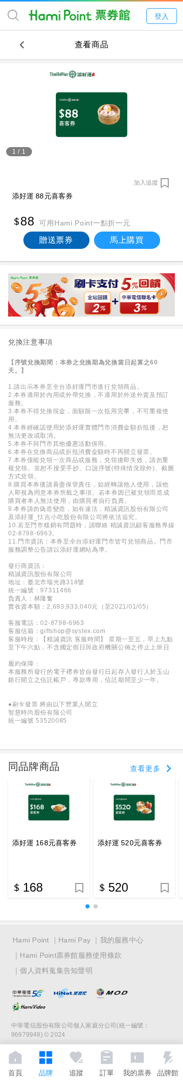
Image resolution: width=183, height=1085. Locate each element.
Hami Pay (74, 940)
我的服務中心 (122, 940)
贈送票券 (56, 240)
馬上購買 (127, 240)
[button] (87, 906)
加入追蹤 (146, 182)
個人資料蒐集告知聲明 (56, 970)
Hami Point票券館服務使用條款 (70, 955)
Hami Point (31, 940)
